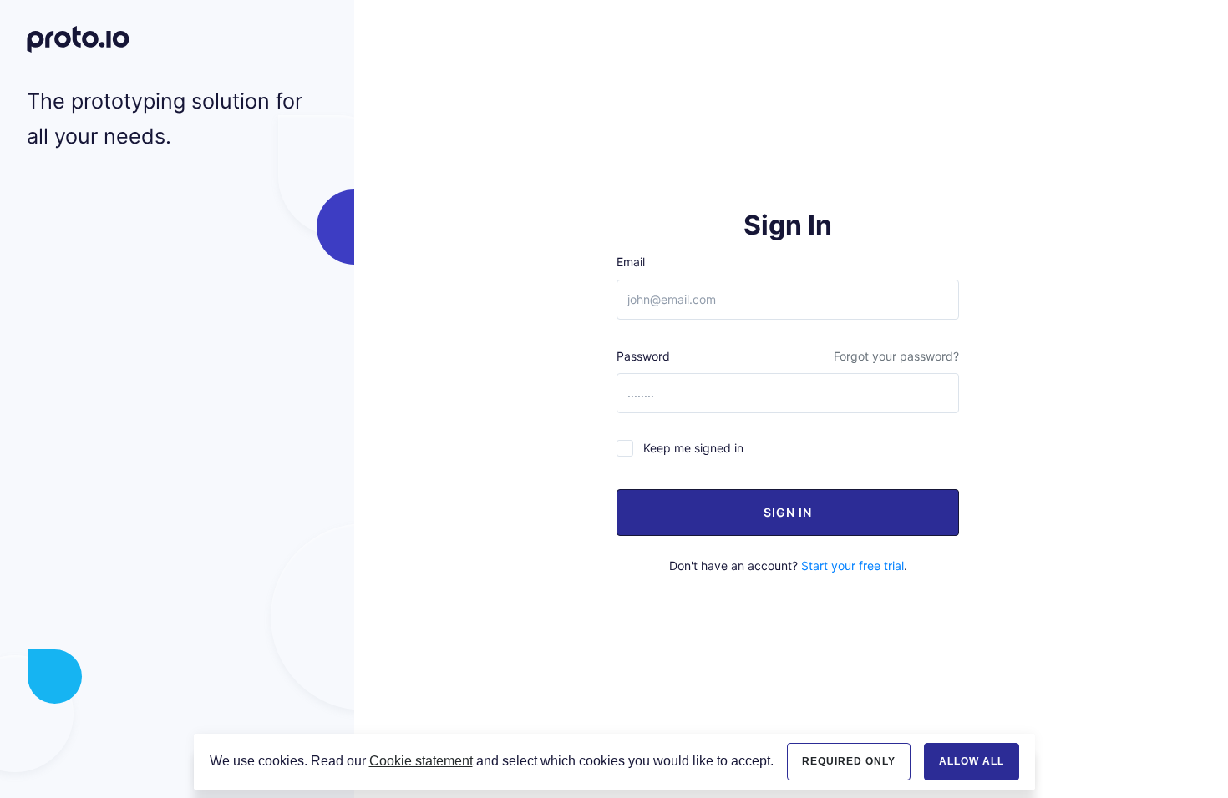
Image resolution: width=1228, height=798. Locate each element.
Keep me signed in (693, 448)
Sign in (788, 512)
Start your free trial (852, 565)
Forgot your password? (896, 356)
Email (631, 262)
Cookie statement (421, 761)
